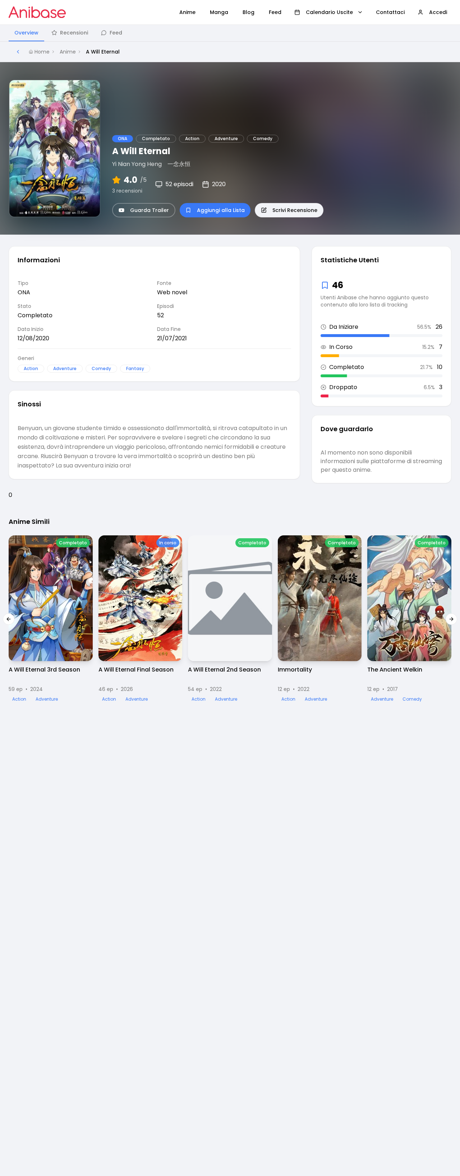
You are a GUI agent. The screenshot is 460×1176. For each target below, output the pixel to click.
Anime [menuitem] (187, 12)
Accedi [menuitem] (438, 12)
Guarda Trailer (149, 210)
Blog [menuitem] (248, 12)
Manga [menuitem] (219, 12)
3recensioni (127, 190)
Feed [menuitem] (275, 12)
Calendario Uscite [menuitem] (329, 12)
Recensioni (74, 32)
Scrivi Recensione (294, 210)
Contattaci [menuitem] (390, 12)
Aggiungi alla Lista (221, 210)
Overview (26, 32)
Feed (116, 32)
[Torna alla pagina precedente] (18, 51)
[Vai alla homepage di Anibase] (37, 12)
